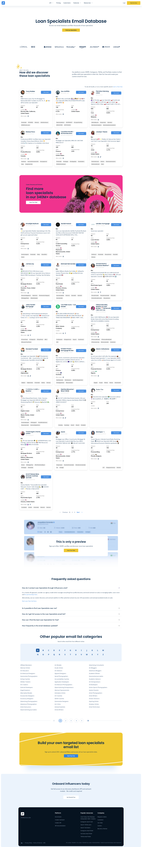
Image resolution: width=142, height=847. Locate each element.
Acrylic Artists (59, 668)
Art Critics (58, 704)
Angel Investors (25, 690)
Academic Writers (94, 673)
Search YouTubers (85, 827)
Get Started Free (71, 797)
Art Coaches (58, 696)
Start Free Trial (33, 202)
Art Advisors (58, 671)
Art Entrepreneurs (94, 682)
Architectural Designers (27, 673)
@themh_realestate (65, 265)
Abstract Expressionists (62, 690)
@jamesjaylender (30, 265)
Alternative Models (26, 693)
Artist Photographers (95, 693)
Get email (45, 92)
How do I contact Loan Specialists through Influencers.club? (45, 588)
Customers (67, 3)
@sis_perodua (99, 94)
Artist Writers (93, 696)
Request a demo (102, 817)
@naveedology (29, 350)
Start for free (133, 3)
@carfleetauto (64, 308)
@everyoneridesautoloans (67, 225)
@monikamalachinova (101, 433)
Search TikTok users (86, 824)
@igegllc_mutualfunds (101, 350)
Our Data (100, 823)
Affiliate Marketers (26, 665)
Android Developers (26, 687)
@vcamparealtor (29, 393)
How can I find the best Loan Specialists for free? (40, 620)
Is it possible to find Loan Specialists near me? (39, 608)
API (50, 3)
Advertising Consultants (96, 665)
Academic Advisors (95, 679)
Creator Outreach (60, 820)
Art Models (58, 665)
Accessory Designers (26, 698)
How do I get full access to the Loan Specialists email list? (43, 614)
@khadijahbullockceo (31, 225)
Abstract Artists (25, 668)
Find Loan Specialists (71, 30)
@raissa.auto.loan (30, 133)
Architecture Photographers (63, 685)
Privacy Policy (28, 843)
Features (76, 3)
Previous (65, 512)
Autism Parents (94, 690)
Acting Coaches (25, 679)
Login (124, 3)
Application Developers (62, 682)
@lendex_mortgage (100, 225)
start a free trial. (118, 87)
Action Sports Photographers (98, 687)
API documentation (60, 825)
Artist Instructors (25, 707)
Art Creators (24, 685)
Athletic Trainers (25, 682)
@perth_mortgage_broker (66, 352)
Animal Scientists (60, 707)
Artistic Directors (94, 698)
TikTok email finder (86, 836)
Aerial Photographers (61, 676)
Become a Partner (102, 828)
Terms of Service (37, 843)
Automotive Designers (62, 701)
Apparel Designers (60, 673)
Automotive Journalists (96, 676)
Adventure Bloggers (95, 671)
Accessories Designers (27, 696)
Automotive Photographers (28, 676)
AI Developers (93, 685)
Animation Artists (60, 693)
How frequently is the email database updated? (40, 626)
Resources (87, 3)
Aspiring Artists (94, 701)
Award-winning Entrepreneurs (64, 687)
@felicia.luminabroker (101, 312)
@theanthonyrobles (30, 93)
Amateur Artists (94, 704)
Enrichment (58, 817)
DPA (44, 843)
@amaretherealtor (100, 267)
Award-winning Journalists (28, 710)
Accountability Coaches (62, 679)
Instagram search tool (87, 822)
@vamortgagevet (29, 435)
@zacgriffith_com (65, 93)
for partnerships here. (31, 594)
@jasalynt (98, 133)
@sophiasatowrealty (30, 479)
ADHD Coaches (59, 698)
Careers (100, 825)
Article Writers (59, 710)
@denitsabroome (65, 393)
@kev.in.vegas (64, 433)
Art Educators (24, 671)
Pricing (58, 3)
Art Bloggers (93, 668)
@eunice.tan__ (99, 391)
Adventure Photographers (28, 704)
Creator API (58, 823)
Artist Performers (94, 707)
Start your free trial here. (29, 601)
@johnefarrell (29, 308)
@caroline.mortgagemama (67, 135)
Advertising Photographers (28, 701)
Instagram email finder (87, 830)
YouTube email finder (86, 833)
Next (78, 512)
